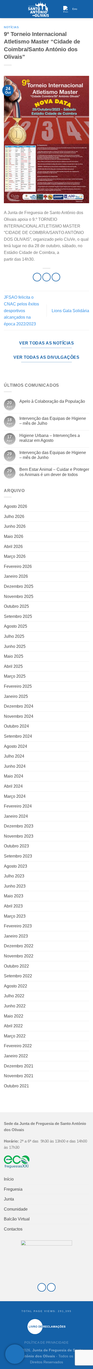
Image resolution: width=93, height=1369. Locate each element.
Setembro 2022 (18, 976)
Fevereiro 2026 (18, 566)
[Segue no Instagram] (51, 1287)
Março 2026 (15, 556)
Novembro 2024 (18, 716)
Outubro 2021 (16, 1086)
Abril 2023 (13, 906)
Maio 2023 (13, 896)
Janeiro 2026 (16, 576)
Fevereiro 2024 (18, 806)
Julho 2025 (14, 636)
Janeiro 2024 (16, 816)
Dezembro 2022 (18, 946)
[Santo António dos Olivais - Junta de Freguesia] (38, 9)
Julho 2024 (14, 756)
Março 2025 (15, 676)
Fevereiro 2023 (18, 926)
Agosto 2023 (15, 866)
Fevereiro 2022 (18, 1046)
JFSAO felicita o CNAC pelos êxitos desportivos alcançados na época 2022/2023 (21, 310)
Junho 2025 (15, 646)
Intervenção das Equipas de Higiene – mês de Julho (52, 421)
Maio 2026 (13, 536)
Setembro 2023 (18, 856)
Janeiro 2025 (16, 696)
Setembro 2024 (18, 736)
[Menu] (7, 9)
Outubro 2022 (16, 966)
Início (9, 1179)
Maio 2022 (13, 1016)
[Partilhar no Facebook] (46, 277)
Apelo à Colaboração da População (52, 401)
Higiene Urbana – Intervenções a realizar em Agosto (49, 438)
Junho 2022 (15, 1006)
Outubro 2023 (16, 846)
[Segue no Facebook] (41, 1287)
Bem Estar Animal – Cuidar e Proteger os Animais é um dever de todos (54, 472)
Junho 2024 (15, 766)
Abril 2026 (13, 546)
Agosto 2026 (15, 506)
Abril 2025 (13, 666)
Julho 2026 (14, 516)
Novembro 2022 (18, 956)
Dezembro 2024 (18, 706)
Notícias (11, 27)
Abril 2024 (13, 786)
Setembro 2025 (18, 616)
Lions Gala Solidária (70, 311)
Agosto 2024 (15, 746)
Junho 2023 (15, 886)
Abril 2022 (13, 1026)
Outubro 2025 (16, 606)
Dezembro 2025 (18, 586)
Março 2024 (15, 796)
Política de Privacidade (46, 1342)
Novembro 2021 (18, 1076)
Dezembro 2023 (18, 826)
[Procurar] (87, 9)
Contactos (13, 1229)
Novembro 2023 (18, 836)
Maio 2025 (13, 656)
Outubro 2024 (16, 726)
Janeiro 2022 (16, 1056)
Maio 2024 (13, 776)
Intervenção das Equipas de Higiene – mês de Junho (52, 455)
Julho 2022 (14, 996)
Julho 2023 (14, 876)
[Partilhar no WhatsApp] (37, 277)
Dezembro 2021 (18, 1066)
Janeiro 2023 (16, 936)
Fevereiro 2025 (18, 686)
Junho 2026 (15, 526)
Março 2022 (15, 1036)
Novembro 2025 (18, 596)
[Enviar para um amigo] (56, 277)
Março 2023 (15, 916)
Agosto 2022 (15, 986)
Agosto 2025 (15, 626)
